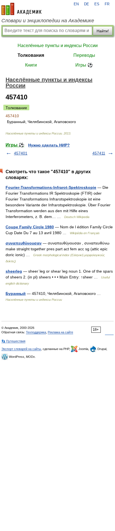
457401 (20, 153)
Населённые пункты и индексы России (58, 45)
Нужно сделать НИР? (49, 145)
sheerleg (14, 271)
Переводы (84, 55)
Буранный (16, 293)
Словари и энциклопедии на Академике (47, 20)
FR (107, 4)
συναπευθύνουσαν (24, 243)
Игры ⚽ (84, 65)
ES (96, 4)
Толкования (31, 55)
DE (86, 4)
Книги (31, 65)
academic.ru (21, 9)
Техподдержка (36, 332)
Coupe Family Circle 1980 (30, 227)
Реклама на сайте (60, 332)
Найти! (103, 31)
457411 (98, 153)
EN (76, 4)
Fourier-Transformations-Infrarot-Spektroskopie (51, 187)
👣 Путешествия (13, 341)
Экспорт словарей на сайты (21, 349)
